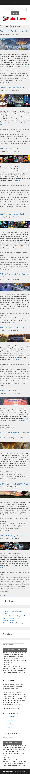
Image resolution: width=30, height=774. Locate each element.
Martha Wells (8, 141)
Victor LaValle (12, 479)
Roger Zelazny (20, 204)
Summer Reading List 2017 (12, 535)
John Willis (17, 378)
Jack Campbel (16, 262)
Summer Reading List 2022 (12, 148)
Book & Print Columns (8, 129)
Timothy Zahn (9, 206)
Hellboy (7, 197)
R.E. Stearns (13, 381)
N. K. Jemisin (26, 141)
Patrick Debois (4, 381)
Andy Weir (5, 474)
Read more (26, 66)
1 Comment (5, 83)
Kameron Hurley (23, 476)
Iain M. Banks (15, 197)
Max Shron (7, 204)
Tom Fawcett (18, 206)
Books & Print (6, 71)
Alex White (17, 73)
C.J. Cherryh (18, 318)
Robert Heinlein (9, 80)
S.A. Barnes (18, 80)
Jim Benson (9, 378)
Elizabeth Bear (20, 195)
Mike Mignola (9, 586)
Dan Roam (12, 195)
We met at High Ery (9, 620)
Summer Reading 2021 (13, 267)
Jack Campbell (17, 139)
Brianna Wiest (4, 195)
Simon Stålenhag (10, 320)
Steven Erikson (22, 381)
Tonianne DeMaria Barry (7, 322)
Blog (3, 425)
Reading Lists (15, 71)
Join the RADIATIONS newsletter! (15, 649)
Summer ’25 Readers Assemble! (14, 31)
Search (15, 13)
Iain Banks (8, 78)
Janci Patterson (11, 202)
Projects (18, 252)
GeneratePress (23, 771)
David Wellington (20, 75)
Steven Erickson (21, 320)
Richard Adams (8, 264)
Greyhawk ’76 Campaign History (13, 623)
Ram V (13, 204)
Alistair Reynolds (7, 369)
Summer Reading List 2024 (12, 88)
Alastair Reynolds (7, 134)
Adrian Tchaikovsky (8, 73)
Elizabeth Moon (9, 374)
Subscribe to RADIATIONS (13, 743)
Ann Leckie (16, 369)
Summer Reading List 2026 (11, 618)
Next (6, 596)
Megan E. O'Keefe (17, 78)
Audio (22, 134)
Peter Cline (3, 143)
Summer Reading (21, 143)
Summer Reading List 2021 (12, 214)
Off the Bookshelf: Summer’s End (14, 484)
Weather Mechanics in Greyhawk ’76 (14, 616)
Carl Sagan (10, 75)
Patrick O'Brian (4, 528)
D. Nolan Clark (19, 523)
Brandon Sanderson (6, 136)
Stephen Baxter (14, 528)
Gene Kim (18, 374)
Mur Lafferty (17, 141)
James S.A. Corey (15, 199)
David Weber (7, 526)
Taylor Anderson (5, 383)
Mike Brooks (24, 378)
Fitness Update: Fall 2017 (11, 390)
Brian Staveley (24, 192)
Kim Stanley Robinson (18, 526)
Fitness (7, 425)
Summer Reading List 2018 (12, 327)
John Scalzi (20, 202)
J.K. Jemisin (23, 197)
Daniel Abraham (18, 136)
